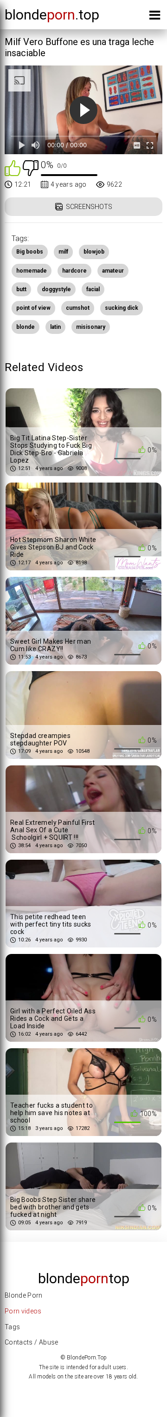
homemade (31, 271)
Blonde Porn (24, 1295)
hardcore (74, 271)
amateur (113, 271)
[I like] (12, 167)
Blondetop (83, 1278)
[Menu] (154, 17)
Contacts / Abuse (31, 1342)
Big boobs (29, 251)
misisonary (90, 327)
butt (21, 289)
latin (55, 327)
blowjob (94, 251)
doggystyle (56, 289)
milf (63, 251)
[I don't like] (31, 167)
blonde (25, 327)
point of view (33, 308)
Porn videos (23, 1311)
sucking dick (121, 308)
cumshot (78, 308)
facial (93, 289)
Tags (12, 1327)
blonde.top (52, 15)
